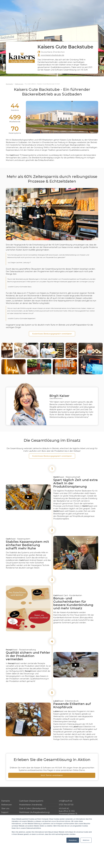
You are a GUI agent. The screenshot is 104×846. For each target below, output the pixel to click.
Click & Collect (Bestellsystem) (32, 808)
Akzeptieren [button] (73, 840)
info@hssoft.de (65, 801)
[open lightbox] (7, 350)
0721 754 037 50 (66, 805)
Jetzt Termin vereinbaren (52, 775)
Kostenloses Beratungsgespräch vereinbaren (52, 334)
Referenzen (19, 84)
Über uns (5, 808)
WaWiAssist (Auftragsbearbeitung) (34, 812)
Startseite (9, 84)
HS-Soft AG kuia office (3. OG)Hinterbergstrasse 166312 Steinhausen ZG (68, 812)
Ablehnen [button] (86, 840)
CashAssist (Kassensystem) (31, 801)
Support (4, 812)
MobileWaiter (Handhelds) (30, 805)
